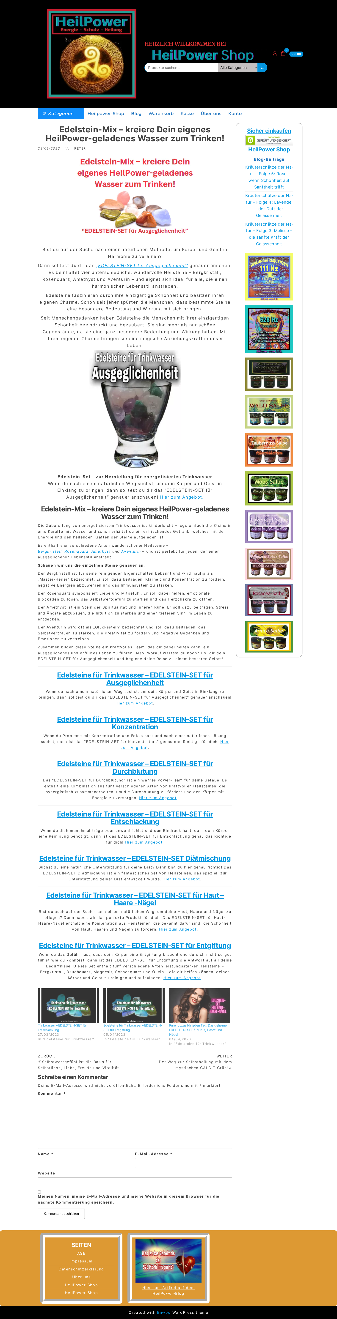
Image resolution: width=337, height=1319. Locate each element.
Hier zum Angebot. (182, 497)
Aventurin (131, 551)
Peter (80, 148)
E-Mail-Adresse (154, 1154)
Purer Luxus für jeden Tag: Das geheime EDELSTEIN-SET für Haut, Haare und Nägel (198, 1029)
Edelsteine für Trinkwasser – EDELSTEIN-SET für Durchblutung (135, 767)
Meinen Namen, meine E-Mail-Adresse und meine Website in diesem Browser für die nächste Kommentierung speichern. (129, 1199)
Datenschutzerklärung (81, 1269)
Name (46, 1154)
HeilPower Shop (269, 149)
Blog (136, 113)
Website (46, 1173)
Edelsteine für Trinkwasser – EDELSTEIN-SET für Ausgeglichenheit (135, 679)
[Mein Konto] (275, 53)
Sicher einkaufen (269, 130)
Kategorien (61, 113)
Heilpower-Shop (106, 113)
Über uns (211, 113)
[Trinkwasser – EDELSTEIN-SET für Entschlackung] (68, 1005)
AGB (81, 1253)
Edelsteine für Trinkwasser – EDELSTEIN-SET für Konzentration (135, 723)
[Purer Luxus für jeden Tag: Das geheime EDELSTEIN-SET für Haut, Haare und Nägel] (199, 1005)
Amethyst (100, 551)
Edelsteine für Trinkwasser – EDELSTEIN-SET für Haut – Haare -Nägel (135, 899)
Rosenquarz (76, 551)
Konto (235, 113)
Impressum (81, 1261)
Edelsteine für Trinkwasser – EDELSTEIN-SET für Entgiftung (135, 945)
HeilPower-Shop (81, 1285)
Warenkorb (161, 113)
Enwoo (164, 1312)
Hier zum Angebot (134, 703)
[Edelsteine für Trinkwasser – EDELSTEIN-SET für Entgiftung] (133, 1005)
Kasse (187, 113)
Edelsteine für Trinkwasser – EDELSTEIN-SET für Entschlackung (135, 818)
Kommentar (52, 1093)
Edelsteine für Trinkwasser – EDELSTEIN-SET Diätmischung (135, 858)
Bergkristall (50, 551)
